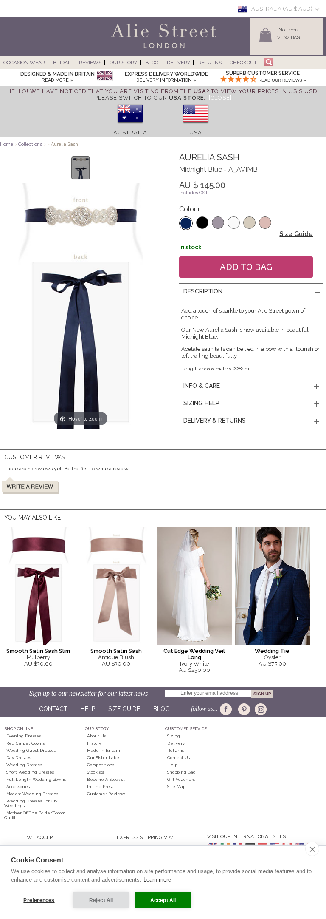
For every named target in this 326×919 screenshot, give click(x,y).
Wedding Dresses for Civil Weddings (32, 803)
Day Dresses (18, 757)
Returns (210, 62)
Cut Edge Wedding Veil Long (194, 654)
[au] (130, 126)
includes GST (193, 193)
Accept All (163, 900)
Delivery (178, 62)
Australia (130, 132)
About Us (96, 736)
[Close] (220, 97)
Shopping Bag (181, 772)
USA (195, 132)
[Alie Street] (125, 48)
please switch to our (149, 97)
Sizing (173, 736)
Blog (152, 62)
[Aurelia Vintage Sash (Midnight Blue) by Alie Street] (80, 167)
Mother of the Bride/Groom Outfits (34, 815)
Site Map (176, 786)
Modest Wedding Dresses (32, 793)
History (94, 743)
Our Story (123, 62)
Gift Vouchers (181, 779)
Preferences (38, 900)
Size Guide (296, 234)
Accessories (18, 786)
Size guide (124, 709)
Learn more (157, 879)
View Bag (288, 37)
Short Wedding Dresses (30, 772)
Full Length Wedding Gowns (36, 779)
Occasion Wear (24, 62)
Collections (30, 144)
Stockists (95, 772)
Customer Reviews (106, 793)
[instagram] (259, 709)
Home (6, 144)
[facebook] (227, 709)
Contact (53, 709)
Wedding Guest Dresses (31, 750)
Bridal (62, 62)
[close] (312, 849)
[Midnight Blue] (185, 223)
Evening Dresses (23, 736)
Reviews (90, 62)
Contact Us (178, 757)
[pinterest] (243, 709)
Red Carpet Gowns (25, 743)
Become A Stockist (106, 779)
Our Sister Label (104, 757)
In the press (100, 786)
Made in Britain (103, 750)
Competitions (100, 765)
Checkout (243, 62)
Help (88, 709)
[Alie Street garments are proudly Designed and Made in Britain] (104, 76)
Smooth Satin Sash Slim (38, 651)
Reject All (101, 900)
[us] (195, 126)
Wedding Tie (272, 651)
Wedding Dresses (24, 765)
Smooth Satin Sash (116, 651)
